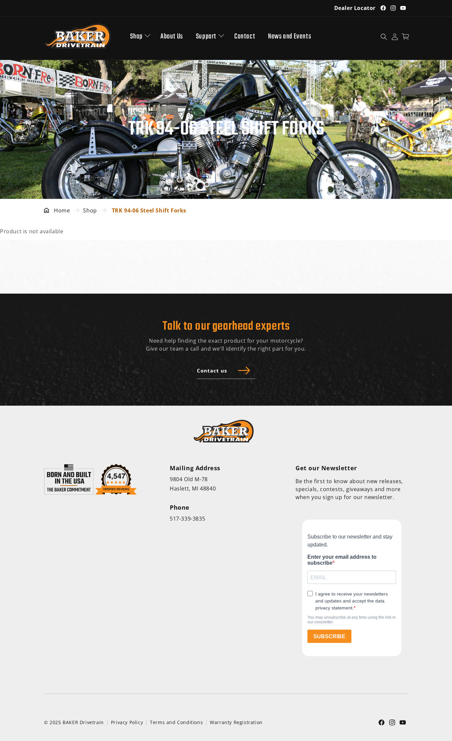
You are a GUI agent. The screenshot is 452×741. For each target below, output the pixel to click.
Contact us (212, 370)
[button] (139, 37)
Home (62, 210)
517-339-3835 (187, 518)
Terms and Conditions (176, 722)
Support (206, 36)
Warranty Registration (236, 722)
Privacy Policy (127, 722)
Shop (136, 36)
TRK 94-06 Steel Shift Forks (149, 210)
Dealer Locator (355, 8)
